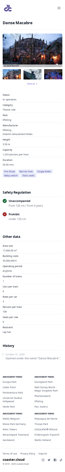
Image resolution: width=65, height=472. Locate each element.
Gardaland (8, 440)
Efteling (7, 119)
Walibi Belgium (11, 418)
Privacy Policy (27, 453)
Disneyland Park (43, 381)
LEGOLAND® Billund (45, 429)
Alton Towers (10, 429)
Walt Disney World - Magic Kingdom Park (46, 389)
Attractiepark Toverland (16, 434)
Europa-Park (9, 381)
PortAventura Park (13, 392)
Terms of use (10, 453)
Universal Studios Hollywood (12, 399)
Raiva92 (15, 65)
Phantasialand (42, 396)
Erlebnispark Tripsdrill (46, 434)
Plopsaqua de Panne (45, 418)
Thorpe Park (41, 424)
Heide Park (9, 406)
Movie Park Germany (14, 424)
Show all (31, 84)
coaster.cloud (14, 459)
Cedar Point (9, 387)
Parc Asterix (41, 406)
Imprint (42, 453)
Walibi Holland (42, 440)
